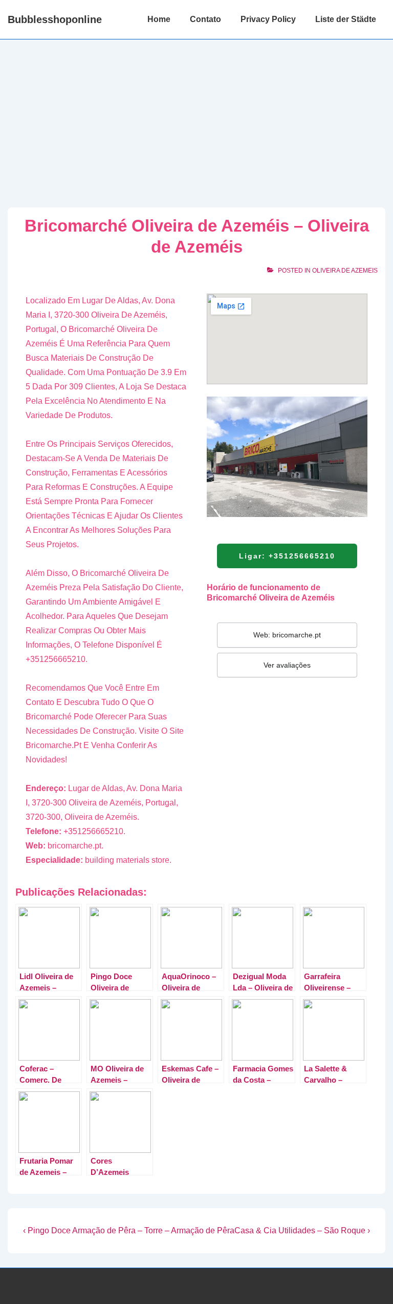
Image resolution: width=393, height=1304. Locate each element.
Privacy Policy (268, 19)
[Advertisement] (196, 116)
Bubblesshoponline (55, 19)
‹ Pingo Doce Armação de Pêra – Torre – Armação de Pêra (128, 1230)
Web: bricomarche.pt (287, 635)
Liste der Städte (345, 19)
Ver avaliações (287, 665)
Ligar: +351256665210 (287, 556)
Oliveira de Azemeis (345, 270)
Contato (205, 19)
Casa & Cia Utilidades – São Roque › (302, 1230)
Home (158, 19)
